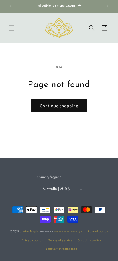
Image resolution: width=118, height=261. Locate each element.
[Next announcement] (107, 6)
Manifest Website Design (68, 231)
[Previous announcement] (10, 6)
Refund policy (98, 231)
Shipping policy (90, 240)
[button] (11, 28)
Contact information (61, 249)
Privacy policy (32, 240)
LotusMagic (30, 231)
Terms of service (60, 240)
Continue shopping (59, 105)
